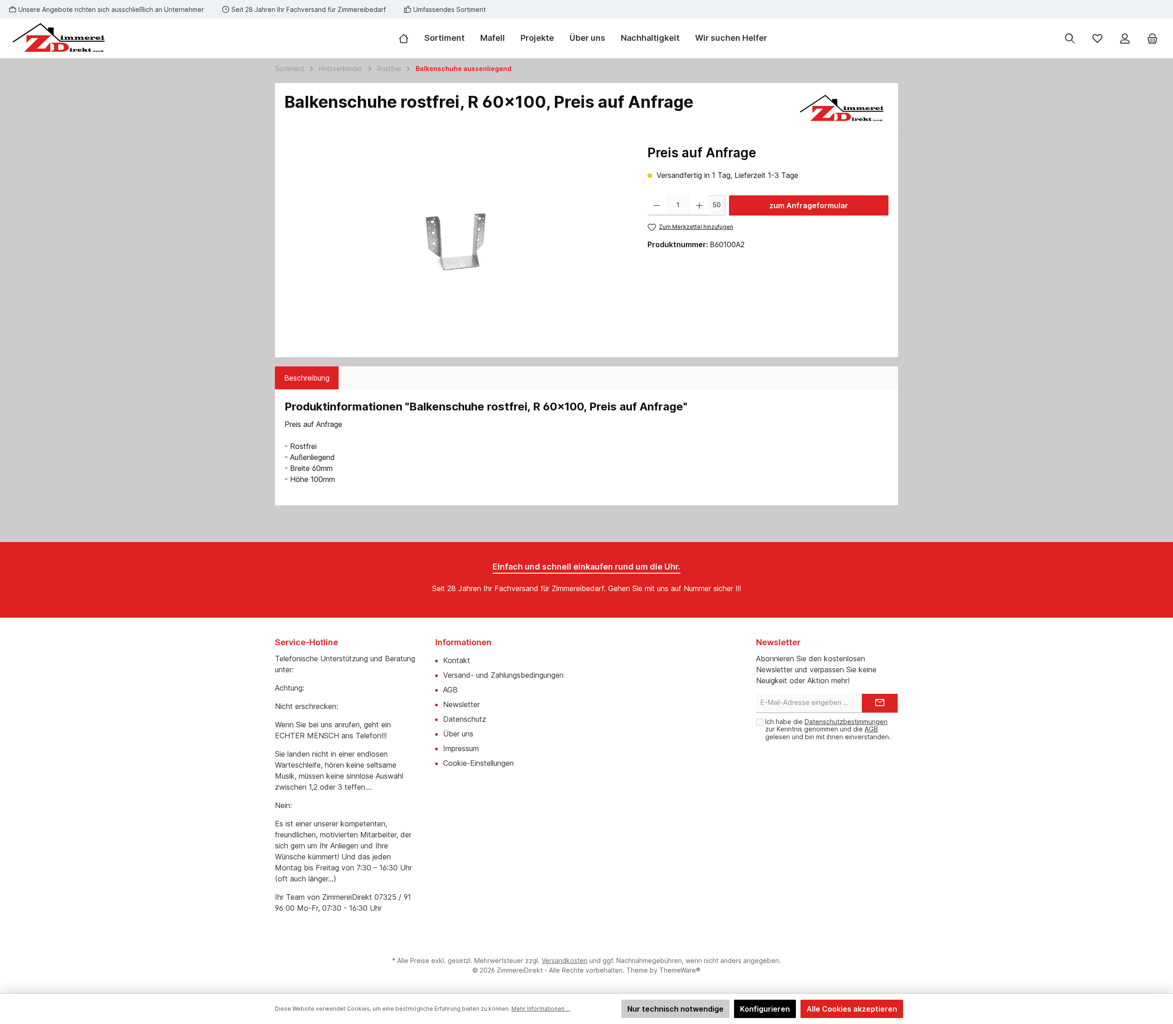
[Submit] (879, 703)
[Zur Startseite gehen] (59, 38)
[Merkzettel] (1097, 38)
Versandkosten (564, 960)
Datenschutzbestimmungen (846, 721)
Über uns (458, 733)
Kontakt (456, 660)
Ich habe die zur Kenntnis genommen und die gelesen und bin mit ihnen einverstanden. (828, 729)
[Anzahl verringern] (656, 205)
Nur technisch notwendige (675, 1008)
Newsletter (461, 704)
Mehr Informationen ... (540, 1008)
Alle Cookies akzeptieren (851, 1008)
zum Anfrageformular (808, 205)
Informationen (463, 642)
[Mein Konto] (1124, 38)
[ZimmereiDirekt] (842, 109)
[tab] (307, 377)
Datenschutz (464, 719)
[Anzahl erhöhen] (699, 205)
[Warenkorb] (1152, 38)
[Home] (408, 38)
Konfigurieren (765, 1008)
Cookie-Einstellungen (478, 763)
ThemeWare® (680, 970)
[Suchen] (1069, 38)
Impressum (461, 748)
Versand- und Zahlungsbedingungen (503, 675)
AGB (450, 689)
